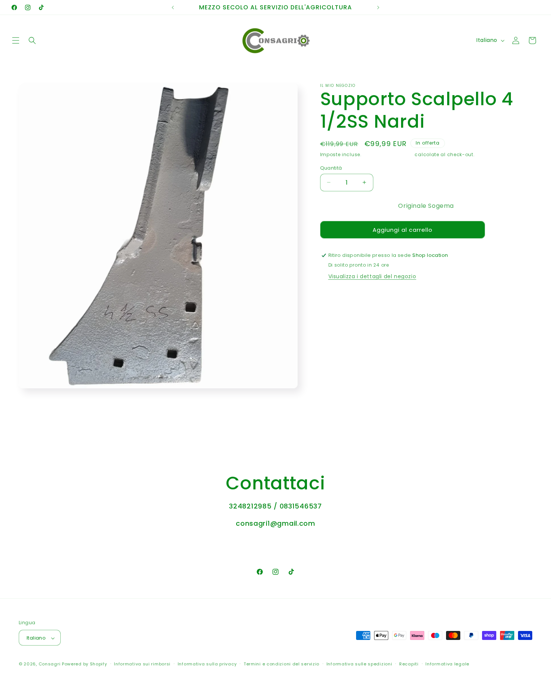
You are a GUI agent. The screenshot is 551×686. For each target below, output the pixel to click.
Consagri (50, 664)
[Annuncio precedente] (173, 7)
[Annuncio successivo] (378, 7)
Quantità (331, 167)
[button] (15, 40)
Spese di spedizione (388, 154)
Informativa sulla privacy (207, 664)
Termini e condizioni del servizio (281, 664)
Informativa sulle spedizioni (359, 664)
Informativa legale (447, 664)
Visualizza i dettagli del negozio (372, 276)
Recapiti (409, 664)
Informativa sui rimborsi (142, 664)
